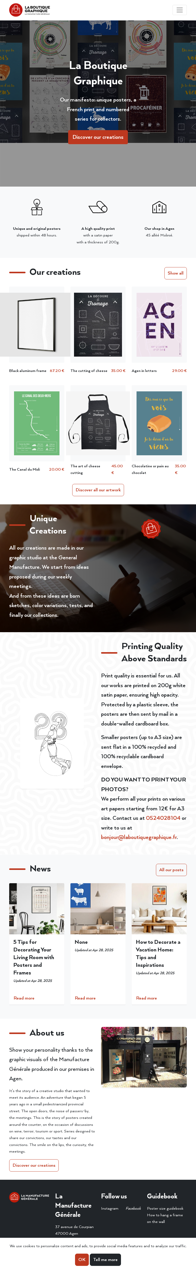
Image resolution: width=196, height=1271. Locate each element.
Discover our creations (98, 137)
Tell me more (105, 1259)
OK (81, 1259)
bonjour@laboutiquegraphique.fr (139, 837)
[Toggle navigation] (180, 10)
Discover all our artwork (98, 490)
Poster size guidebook (165, 1208)
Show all (175, 273)
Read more (24, 998)
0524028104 (163, 818)
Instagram (109, 1208)
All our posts (171, 869)
